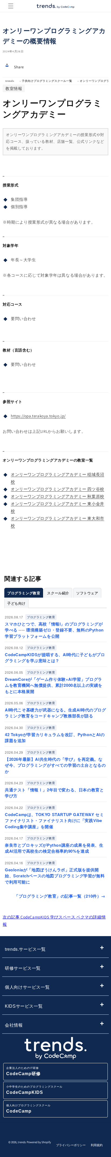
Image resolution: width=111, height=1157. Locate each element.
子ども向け (16, 603)
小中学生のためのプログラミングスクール (34, 1090)
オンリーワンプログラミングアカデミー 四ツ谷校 (57, 489)
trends (9, 80)
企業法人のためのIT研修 (23, 1071)
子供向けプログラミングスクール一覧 (47, 80)
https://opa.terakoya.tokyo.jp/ (38, 415)
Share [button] (19, 67)
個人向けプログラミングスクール (28, 1108)
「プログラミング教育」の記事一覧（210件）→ (59, 896)
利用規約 (97, 1145)
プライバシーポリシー (71, 1145)
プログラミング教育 (23, 592)
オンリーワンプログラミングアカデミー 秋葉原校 (57, 496)
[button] (11, 6)
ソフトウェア (87, 592)
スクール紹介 (58, 592)
